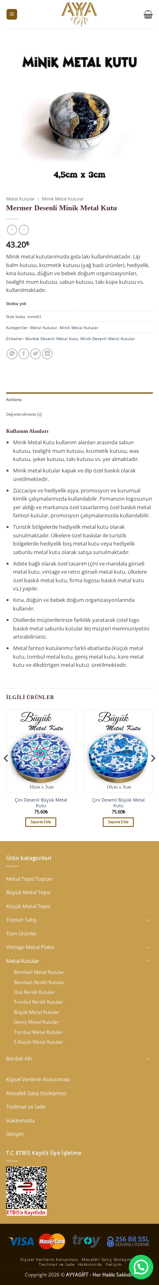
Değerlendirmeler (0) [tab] (24, 414)
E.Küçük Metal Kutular (38, 1042)
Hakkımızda (20, 1120)
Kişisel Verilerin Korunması (38, 1079)
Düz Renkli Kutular (34, 992)
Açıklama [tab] (14, 399)
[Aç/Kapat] (148, 920)
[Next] (152, 774)
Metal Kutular (20, 199)
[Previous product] (24, 230)
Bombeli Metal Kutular (39, 972)
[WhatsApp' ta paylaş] (12, 353)
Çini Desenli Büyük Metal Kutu (41, 802)
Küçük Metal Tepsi (28, 906)
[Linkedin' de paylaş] (47, 353)
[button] (12, 14)
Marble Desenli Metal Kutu (51, 338)
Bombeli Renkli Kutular (39, 982)
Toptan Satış (21, 919)
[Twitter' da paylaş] (35, 353)
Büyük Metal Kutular (37, 1012)
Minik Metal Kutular (63, 199)
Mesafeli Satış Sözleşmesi (36, 1093)
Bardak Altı (19, 1058)
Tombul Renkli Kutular (38, 1002)
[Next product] (12, 230)
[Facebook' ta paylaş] (23, 353)
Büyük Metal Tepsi (28, 892)
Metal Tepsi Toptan (29, 878)
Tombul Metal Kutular (38, 1032)
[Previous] (6, 774)
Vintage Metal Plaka (30, 947)
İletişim (15, 1134)
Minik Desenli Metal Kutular (107, 338)
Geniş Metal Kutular (36, 1022)
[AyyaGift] (79, 14)
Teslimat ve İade (25, 1106)
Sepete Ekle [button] (41, 822)
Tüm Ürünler (21, 933)
